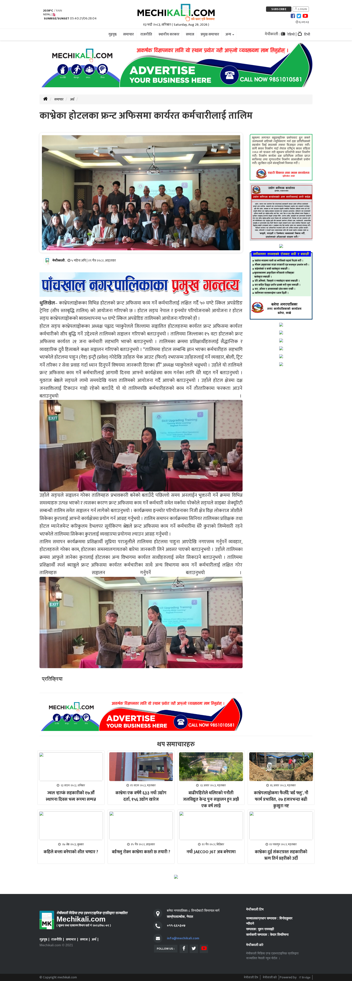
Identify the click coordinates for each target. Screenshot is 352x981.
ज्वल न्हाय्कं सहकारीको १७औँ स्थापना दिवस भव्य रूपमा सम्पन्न (71, 796)
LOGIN (302, 9)
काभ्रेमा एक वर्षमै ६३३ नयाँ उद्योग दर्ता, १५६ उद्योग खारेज (140, 796)
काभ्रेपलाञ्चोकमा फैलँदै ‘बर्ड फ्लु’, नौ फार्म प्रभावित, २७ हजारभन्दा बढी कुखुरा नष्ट (281, 799)
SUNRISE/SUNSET (56, 18)
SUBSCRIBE (278, 9)
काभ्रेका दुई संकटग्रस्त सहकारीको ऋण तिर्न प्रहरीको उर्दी (281, 855)
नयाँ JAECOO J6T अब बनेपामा (211, 852)
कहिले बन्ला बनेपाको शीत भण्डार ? (71, 852)
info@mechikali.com (183, 938)
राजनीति (56, 939)
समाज (84, 939)
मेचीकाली (58, 260)
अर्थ (72, 99)
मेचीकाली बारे (270, 977)
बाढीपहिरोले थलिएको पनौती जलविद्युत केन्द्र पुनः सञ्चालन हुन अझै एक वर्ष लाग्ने (211, 799)
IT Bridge (304, 977)
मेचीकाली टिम (251, 977)
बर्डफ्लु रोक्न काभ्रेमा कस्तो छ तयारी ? (141, 852)
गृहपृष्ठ (43, 939)
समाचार (58, 99)
